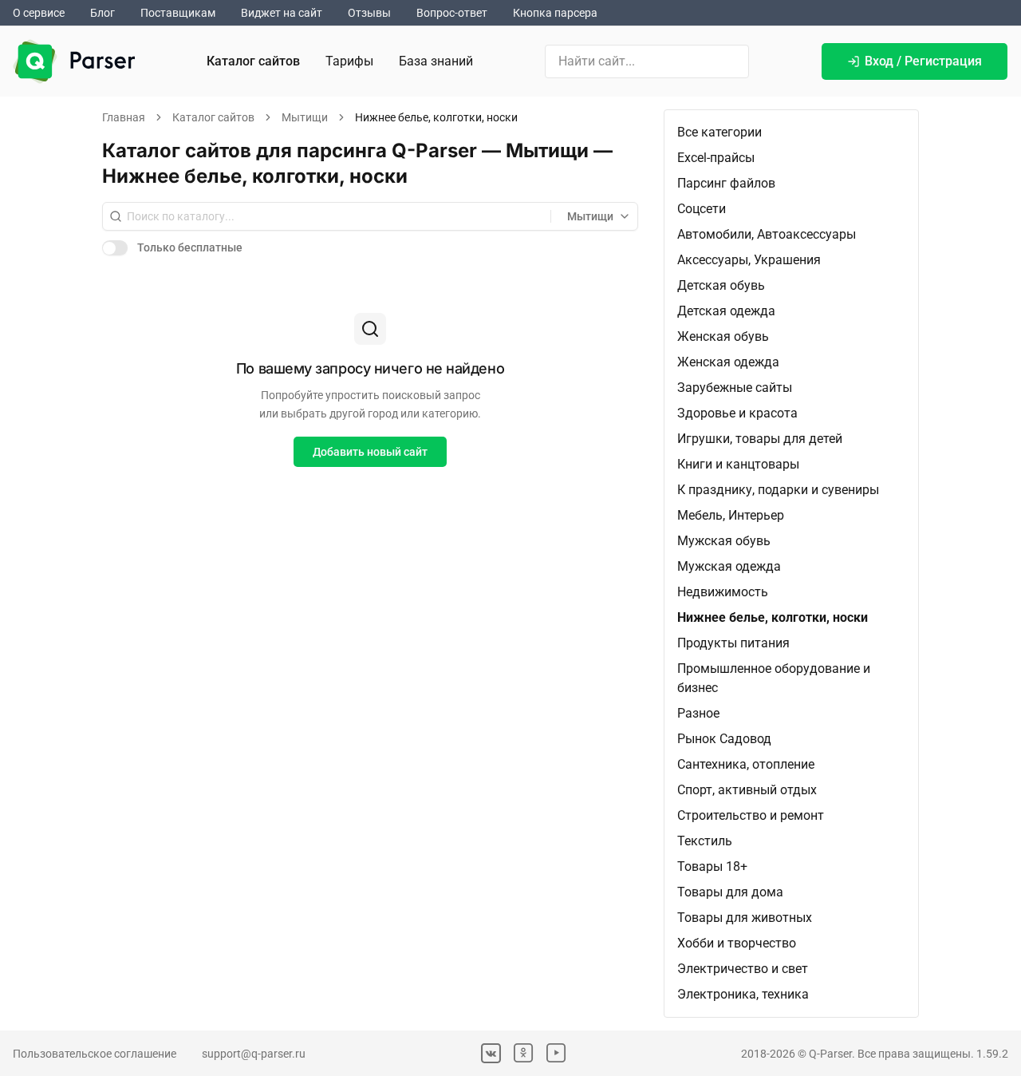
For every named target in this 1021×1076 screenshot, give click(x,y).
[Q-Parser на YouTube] (556, 1053)
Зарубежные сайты (734, 387)
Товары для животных (744, 917)
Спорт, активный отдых (747, 789)
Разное (698, 713)
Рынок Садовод (724, 738)
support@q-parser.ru (254, 1053)
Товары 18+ (712, 866)
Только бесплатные (189, 247)
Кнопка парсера (555, 12)
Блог (102, 12)
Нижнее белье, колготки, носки (772, 617)
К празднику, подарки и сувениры (778, 489)
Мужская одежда (729, 566)
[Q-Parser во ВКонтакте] (491, 1053)
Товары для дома (730, 892)
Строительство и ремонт (750, 815)
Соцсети (701, 208)
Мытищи (305, 117)
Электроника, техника (743, 994)
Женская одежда (728, 362)
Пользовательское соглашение (94, 1053)
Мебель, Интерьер (730, 515)
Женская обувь (723, 336)
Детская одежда (726, 310)
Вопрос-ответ (451, 12)
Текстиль (704, 841)
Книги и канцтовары (738, 464)
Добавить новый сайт (370, 451)
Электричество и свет (742, 968)
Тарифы (349, 61)
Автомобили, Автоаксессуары (766, 234)
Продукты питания (733, 643)
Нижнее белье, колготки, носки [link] (436, 117)
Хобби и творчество (736, 943)
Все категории (719, 132)
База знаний (436, 61)
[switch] (115, 247)
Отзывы (369, 12)
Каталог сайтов (253, 61)
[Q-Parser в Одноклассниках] (524, 1053)
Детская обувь (721, 285)
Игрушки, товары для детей (759, 438)
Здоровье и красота (737, 413)
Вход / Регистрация (923, 61)
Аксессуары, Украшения (749, 259)
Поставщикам (177, 12)
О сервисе (39, 12)
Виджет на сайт (281, 12)
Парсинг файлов (726, 183)
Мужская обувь (724, 540)
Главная (123, 117)
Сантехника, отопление (745, 764)
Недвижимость (722, 591)
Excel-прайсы (716, 157)
